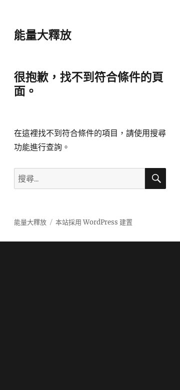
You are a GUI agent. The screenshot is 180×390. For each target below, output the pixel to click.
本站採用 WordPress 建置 (94, 222)
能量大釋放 (43, 35)
